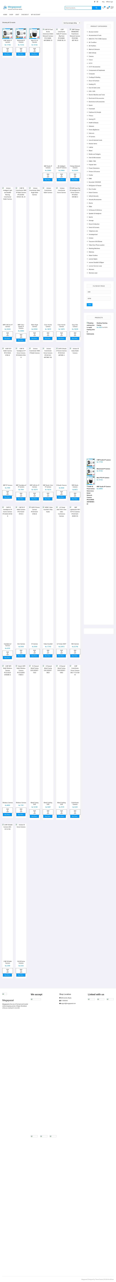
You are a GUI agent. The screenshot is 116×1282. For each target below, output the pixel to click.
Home (5, 14)
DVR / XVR (92, 91)
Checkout (25, 14)
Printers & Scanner (94, 171)
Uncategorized (93, 234)
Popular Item (92, 164)
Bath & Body (92, 53)
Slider (90, 206)
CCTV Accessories (94, 67)
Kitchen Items (93, 143)
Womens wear (93, 273)
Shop (11, 14)
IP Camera (92, 136)
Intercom (91, 133)
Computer (92, 74)
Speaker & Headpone (95, 213)
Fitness (91, 116)
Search (96, 8)
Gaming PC (92, 119)
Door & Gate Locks (94, 88)
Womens (91, 269)
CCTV (90, 63)
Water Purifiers (93, 255)
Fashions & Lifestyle (95, 112)
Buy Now (7, 54)
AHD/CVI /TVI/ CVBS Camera (98, 39)
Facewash (92, 109)
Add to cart (7, 50)
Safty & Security (93, 196)
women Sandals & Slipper (96, 262)
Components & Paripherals (97, 70)
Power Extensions (94, 168)
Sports (91, 217)
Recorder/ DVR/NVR (95, 182)
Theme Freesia (99, 1279)
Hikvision (91, 126)
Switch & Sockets (94, 227)
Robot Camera (93, 192)
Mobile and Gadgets (95, 154)
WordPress (111, 1279)
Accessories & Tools (95, 35)
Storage (91, 220)
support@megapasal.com (68, 1003)
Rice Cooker (92, 189)
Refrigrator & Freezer (95, 185)
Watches (91, 252)
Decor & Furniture (94, 81)
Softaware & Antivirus (95, 210)
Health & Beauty (93, 123)
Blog (103, 1)
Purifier (91, 175)
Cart (17, 14)
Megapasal (14, 6)
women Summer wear (95, 266)
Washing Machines (94, 248)
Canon (91, 60)
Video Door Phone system (96, 245)
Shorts (91, 203)
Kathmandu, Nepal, (65, 998)
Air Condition (93, 42)
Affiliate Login (109, 1)
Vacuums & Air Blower (95, 241)
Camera (91, 56)
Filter (89, 304)
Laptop (91, 147)
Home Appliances (94, 129)
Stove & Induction (94, 224)
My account (35, 14)
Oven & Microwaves (95, 157)
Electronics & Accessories (97, 102)
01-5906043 (64, 1000)
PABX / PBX (92, 161)
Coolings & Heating (94, 77)
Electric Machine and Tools (97, 95)
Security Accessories (95, 199)
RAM (90, 178)
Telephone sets (93, 231)
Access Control (93, 32)
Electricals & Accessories (96, 98)
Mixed (90, 150)
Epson (91, 105)
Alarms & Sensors (94, 49)
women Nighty (93, 259)
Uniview (91, 238)
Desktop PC (92, 84)
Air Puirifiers (92, 46)
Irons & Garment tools (95, 140)
